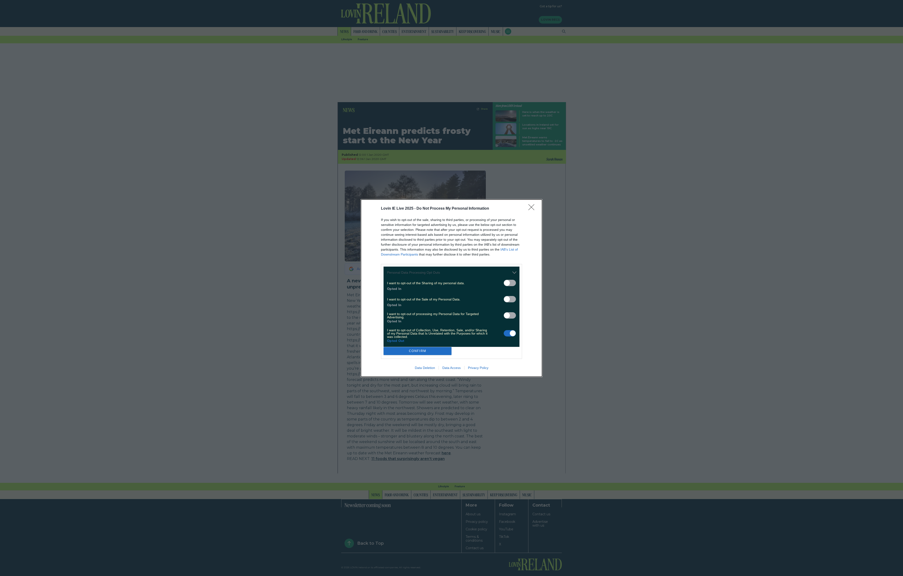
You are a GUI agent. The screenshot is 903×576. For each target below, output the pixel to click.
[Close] (532, 208)
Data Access (451, 368)
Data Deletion (425, 368)
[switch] (510, 283)
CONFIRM (417, 351)
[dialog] (451, 288)
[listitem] (451, 272)
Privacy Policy (478, 368)
